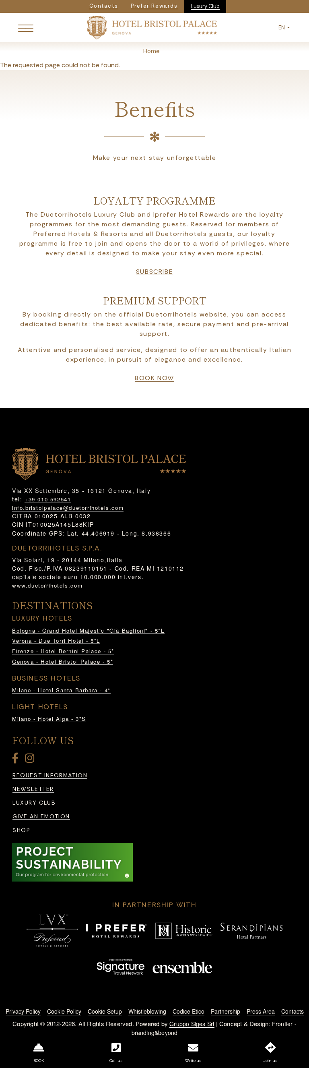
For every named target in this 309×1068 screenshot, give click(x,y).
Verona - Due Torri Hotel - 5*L (56, 640)
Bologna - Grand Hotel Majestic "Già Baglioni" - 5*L (88, 630)
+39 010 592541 (48, 499)
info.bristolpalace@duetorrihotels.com (68, 507)
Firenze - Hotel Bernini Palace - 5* (63, 651)
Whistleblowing (147, 1011)
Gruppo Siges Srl (191, 1024)
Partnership (225, 1011)
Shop (21, 830)
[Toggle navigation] (26, 28)
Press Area (261, 1011)
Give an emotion (41, 816)
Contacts (292, 1011)
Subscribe (154, 272)
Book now (154, 378)
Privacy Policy (23, 1011)
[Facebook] (17, 760)
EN (282, 27)
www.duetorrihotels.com (47, 585)
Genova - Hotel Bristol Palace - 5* (62, 661)
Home (151, 51)
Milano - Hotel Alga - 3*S (49, 718)
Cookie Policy (64, 1011)
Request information (49, 775)
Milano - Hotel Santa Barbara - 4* (61, 690)
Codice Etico (188, 1011)
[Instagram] (31, 760)
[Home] (152, 27)
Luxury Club (205, 6)
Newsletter (33, 789)
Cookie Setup (105, 1011)
